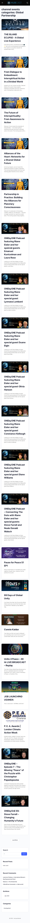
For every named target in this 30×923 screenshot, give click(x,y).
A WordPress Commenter (9, 884)
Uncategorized (7, 908)
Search (5, 850)
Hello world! (5, 865)
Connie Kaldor (11, 629)
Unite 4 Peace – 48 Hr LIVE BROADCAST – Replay (15, 662)
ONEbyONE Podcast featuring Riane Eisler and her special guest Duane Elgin (14, 339)
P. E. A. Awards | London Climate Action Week (12, 729)
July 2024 (6, 895)
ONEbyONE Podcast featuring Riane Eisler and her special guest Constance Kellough (14, 427)
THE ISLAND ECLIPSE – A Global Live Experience (14, 37)
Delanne (5, 881)
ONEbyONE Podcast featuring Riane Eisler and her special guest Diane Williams (14, 471)
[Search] (27, 3)
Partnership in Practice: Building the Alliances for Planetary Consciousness (13, 200)
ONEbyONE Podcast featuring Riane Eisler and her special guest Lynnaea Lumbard (14, 295)
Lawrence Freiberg (7, 877)
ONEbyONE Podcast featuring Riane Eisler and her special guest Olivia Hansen (14, 383)
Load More (15, 840)
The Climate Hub (13, 881)
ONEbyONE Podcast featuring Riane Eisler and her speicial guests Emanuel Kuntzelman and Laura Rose (14, 248)
